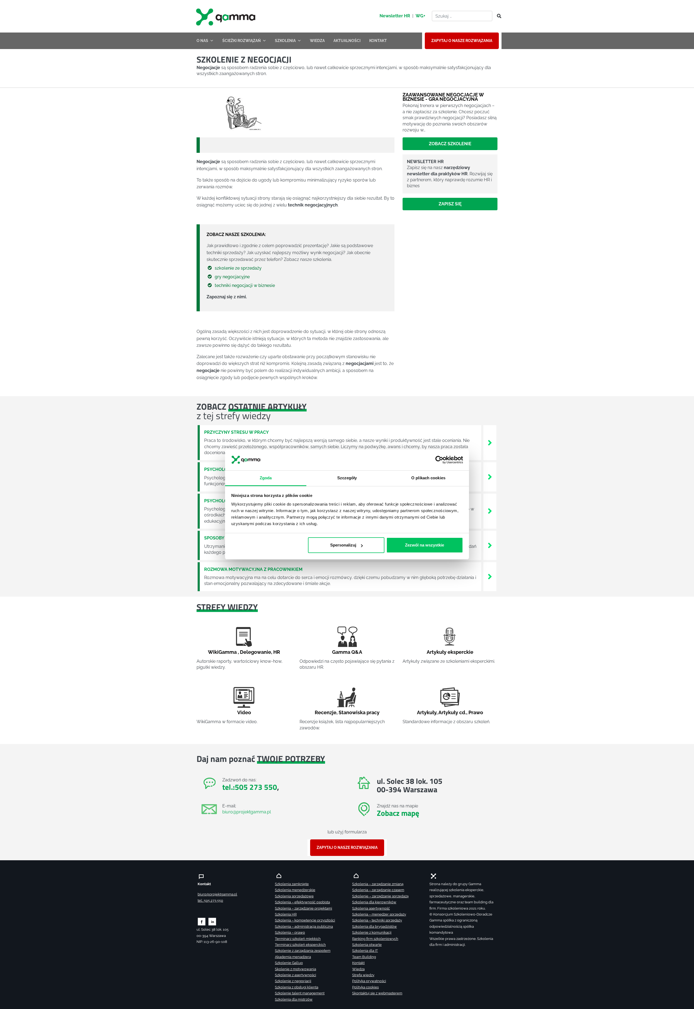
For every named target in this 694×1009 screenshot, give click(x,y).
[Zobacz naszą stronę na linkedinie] (212, 921)
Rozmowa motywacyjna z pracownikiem (253, 569)
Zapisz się (450, 203)
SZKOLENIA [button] (285, 40)
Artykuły (426, 712)
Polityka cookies (365, 987)
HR (276, 652)
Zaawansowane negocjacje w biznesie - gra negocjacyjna (443, 97)
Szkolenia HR (286, 914)
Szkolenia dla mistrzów (294, 999)
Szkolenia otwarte (367, 945)
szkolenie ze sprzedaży (238, 268)
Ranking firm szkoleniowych (375, 939)
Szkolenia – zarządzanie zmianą (377, 884)
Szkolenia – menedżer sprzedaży (379, 914)
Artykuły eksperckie (450, 652)
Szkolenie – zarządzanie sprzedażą (380, 896)
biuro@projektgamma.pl (246, 811)
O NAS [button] (202, 40)
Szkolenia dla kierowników (374, 902)
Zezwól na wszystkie (424, 545)
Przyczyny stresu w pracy (236, 432)
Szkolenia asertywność (371, 908)
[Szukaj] (497, 16)
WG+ (420, 15)
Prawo (475, 712)
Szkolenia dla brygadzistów (374, 926)
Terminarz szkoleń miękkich (298, 939)
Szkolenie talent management (299, 993)
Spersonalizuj (343, 545)
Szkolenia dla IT (365, 951)
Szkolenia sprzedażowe (294, 896)
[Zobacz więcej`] (489, 442)
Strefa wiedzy (363, 975)
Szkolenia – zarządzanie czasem (378, 890)
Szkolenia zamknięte (292, 884)
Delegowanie (255, 652)
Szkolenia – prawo (290, 932)
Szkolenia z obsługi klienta (296, 987)
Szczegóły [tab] (347, 478)
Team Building (364, 957)
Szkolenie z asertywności (295, 975)
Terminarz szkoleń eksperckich (300, 945)
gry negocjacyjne (232, 276)
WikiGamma (222, 652)
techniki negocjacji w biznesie (245, 285)
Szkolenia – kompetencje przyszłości (305, 920)
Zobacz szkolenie (450, 143)
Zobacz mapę (398, 813)
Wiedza (358, 969)
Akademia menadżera (293, 957)
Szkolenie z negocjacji (293, 981)
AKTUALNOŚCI (347, 40)
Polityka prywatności (369, 981)
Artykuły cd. (452, 712)
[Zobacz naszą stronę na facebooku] (202, 921)
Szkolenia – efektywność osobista (302, 902)
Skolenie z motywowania (295, 969)
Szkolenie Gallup (289, 963)
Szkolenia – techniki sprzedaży (377, 920)
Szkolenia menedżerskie (295, 890)
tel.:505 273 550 (249, 787)
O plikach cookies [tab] (428, 478)
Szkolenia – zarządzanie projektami (303, 908)
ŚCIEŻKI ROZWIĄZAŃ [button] (241, 40)
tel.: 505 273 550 (210, 900)
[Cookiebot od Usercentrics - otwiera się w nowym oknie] (439, 460)
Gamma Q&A (347, 652)
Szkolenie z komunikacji (371, 932)
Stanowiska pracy (359, 712)
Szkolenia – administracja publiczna (304, 926)
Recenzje (325, 712)
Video (244, 712)
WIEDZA (317, 40)
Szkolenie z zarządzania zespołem (302, 951)
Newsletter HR (395, 15)
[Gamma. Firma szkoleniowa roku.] (226, 16)
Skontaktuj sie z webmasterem (377, 993)
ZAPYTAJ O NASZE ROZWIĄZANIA (461, 40)
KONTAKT (378, 40)
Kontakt (358, 963)
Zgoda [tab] (266, 478)
